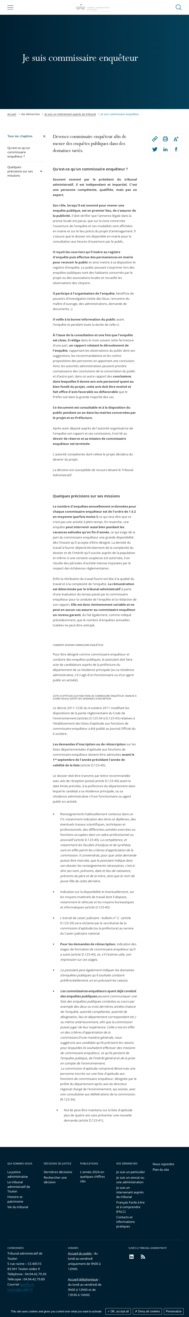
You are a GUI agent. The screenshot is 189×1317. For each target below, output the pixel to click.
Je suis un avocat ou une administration (130, 1179)
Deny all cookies (148, 1311)
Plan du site (161, 1169)
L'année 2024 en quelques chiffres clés (92, 1176)
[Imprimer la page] (165, 139)
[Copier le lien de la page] (155, 139)
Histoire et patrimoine (15, 1199)
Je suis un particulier (130, 1172)
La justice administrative (17, 1174)
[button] (179, 7)
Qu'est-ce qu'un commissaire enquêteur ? (18, 152)
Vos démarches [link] (30, 114)
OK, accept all (119, 1311)
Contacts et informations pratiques (125, 1221)
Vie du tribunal (17, 1207)
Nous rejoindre (163, 1164)
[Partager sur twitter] (155, 149)
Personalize (174, 1311)
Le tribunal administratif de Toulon (18, 1186)
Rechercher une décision (55, 1179)
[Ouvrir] (41, 171)
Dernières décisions (58, 1172)
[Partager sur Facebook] (176, 149)
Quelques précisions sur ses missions (20, 171)
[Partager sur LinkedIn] (165, 149)
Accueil (11, 114)
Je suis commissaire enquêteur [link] (120, 114)
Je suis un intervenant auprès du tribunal (70, 114)
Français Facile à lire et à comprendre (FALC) (130, 1207)
